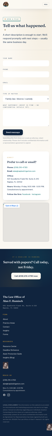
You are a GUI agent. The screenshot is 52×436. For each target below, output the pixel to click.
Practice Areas (9, 323)
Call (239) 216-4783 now (26, 276)
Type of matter (10, 94)
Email (5, 82)
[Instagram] (8, 395)
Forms (5, 334)
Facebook (26, 194)
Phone (5, 69)
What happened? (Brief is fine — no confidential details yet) (21, 106)
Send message (13, 132)
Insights (6, 331)
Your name (7, 58)
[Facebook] (4, 395)
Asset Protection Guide (12, 354)
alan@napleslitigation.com (24, 171)
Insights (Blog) (9, 358)
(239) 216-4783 (20, 167)
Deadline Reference (11, 350)
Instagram (36, 194)
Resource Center (9, 346)
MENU (46, 4)
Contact (6, 327)
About (5, 319)
